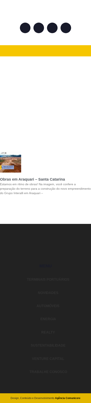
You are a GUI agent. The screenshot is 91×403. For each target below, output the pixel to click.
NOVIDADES (47, 293)
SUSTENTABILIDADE (48, 345)
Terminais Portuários (47, 279)
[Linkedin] (52, 28)
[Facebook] (25, 28)
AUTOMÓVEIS (47, 306)
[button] (82, 50)
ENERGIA (48, 319)
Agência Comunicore (67, 398)
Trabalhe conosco (48, 372)
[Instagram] (38, 28)
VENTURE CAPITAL (47, 359)
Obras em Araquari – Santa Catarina (32, 179)
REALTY (47, 332)
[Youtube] (66, 28)
